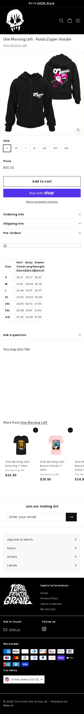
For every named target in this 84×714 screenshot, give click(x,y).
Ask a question (14, 335)
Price (7, 161)
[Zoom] (78, 130)
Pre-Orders (12, 233)
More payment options (42, 202)
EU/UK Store (46, 3)
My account (47, 609)
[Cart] (69, 20)
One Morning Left (15, 45)
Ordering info (13, 214)
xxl (44, 148)
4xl (66, 148)
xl (34, 148)
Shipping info (13, 224)
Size (6, 141)
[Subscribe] (71, 517)
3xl (55, 148)
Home (44, 593)
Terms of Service (51, 604)
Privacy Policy (49, 598)
